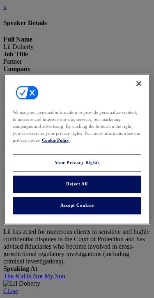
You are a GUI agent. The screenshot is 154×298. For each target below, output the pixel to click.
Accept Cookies (77, 205)
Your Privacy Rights (77, 162)
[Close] (139, 83)
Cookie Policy (55, 140)
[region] (77, 149)
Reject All (77, 183)
